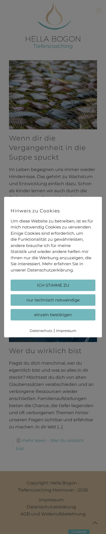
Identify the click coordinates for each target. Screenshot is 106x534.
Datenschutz (41, 330)
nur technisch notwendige (53, 300)
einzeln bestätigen (53, 314)
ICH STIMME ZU (53, 285)
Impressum (66, 330)
